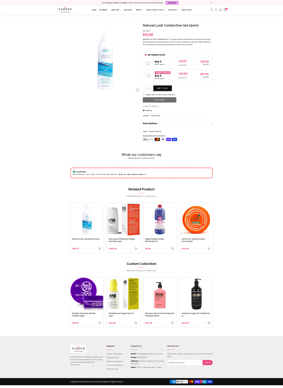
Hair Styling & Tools (155, 10)
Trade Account (113, 369)
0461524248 (142, 357)
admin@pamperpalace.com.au (149, 354)
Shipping (148, 110)
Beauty (139, 10)
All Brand (103, 10)
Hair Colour (187, 10)
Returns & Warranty (115, 361)
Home (94, 10)
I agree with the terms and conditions (160, 95)
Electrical (172, 10)
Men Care (115, 10)
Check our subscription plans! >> (132, 174)
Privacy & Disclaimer (115, 354)
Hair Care (128, 10)
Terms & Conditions (115, 365)
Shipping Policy (113, 357)
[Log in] (220, 9)
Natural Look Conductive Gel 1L (86, 239)
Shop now (172, 3)
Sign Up (207, 362)
